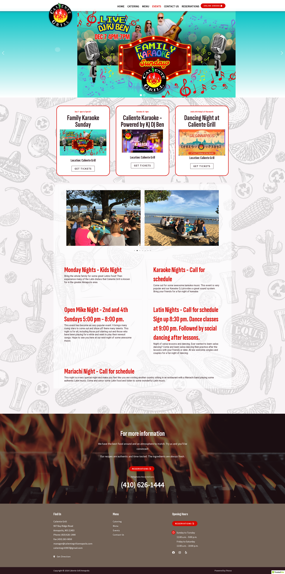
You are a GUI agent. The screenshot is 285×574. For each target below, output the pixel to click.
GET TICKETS (142, 165)
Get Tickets (83, 168)
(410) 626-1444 (142, 484)
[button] (3, 53)
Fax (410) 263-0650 (62, 539)
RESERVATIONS (190, 6)
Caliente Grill (60, 521)
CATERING (133, 6)
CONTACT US (171, 6)
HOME (120, 6)
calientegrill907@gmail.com (68, 547)
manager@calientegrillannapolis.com (72, 543)
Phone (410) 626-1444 (64, 534)
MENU (145, 6)
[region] (142, 53)
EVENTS (156, 6)
